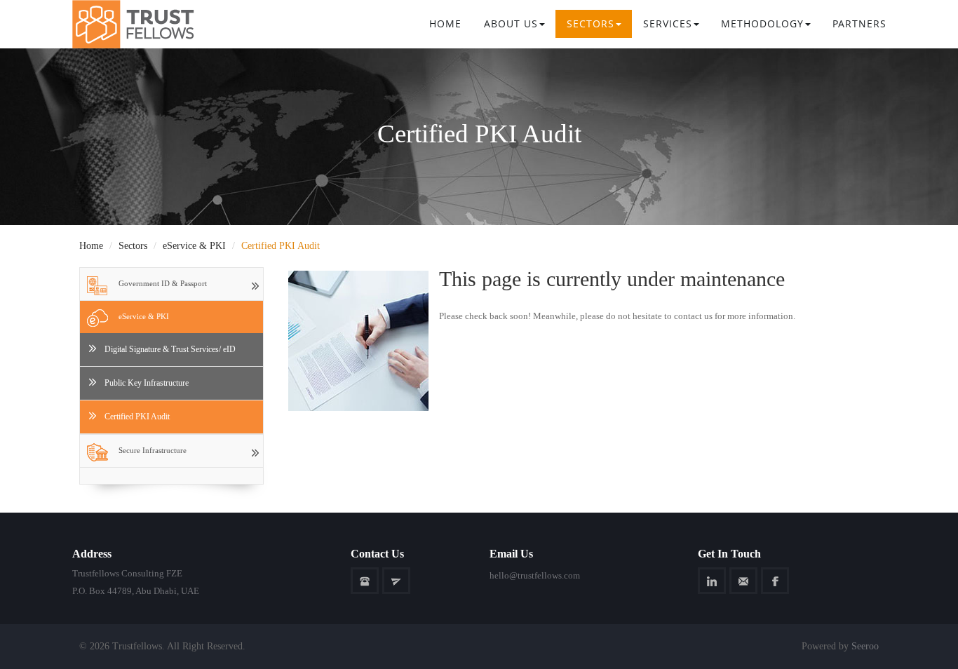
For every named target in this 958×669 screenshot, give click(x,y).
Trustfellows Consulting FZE (127, 573)
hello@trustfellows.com (535, 575)
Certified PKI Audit (137, 416)
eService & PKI (194, 246)
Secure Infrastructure (153, 450)
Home (445, 23)
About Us (511, 23)
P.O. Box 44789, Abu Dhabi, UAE (135, 591)
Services (667, 23)
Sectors (133, 246)
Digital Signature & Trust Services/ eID (170, 349)
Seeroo (865, 646)
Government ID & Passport (163, 283)
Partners (859, 23)
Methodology (762, 23)
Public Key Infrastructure (146, 383)
